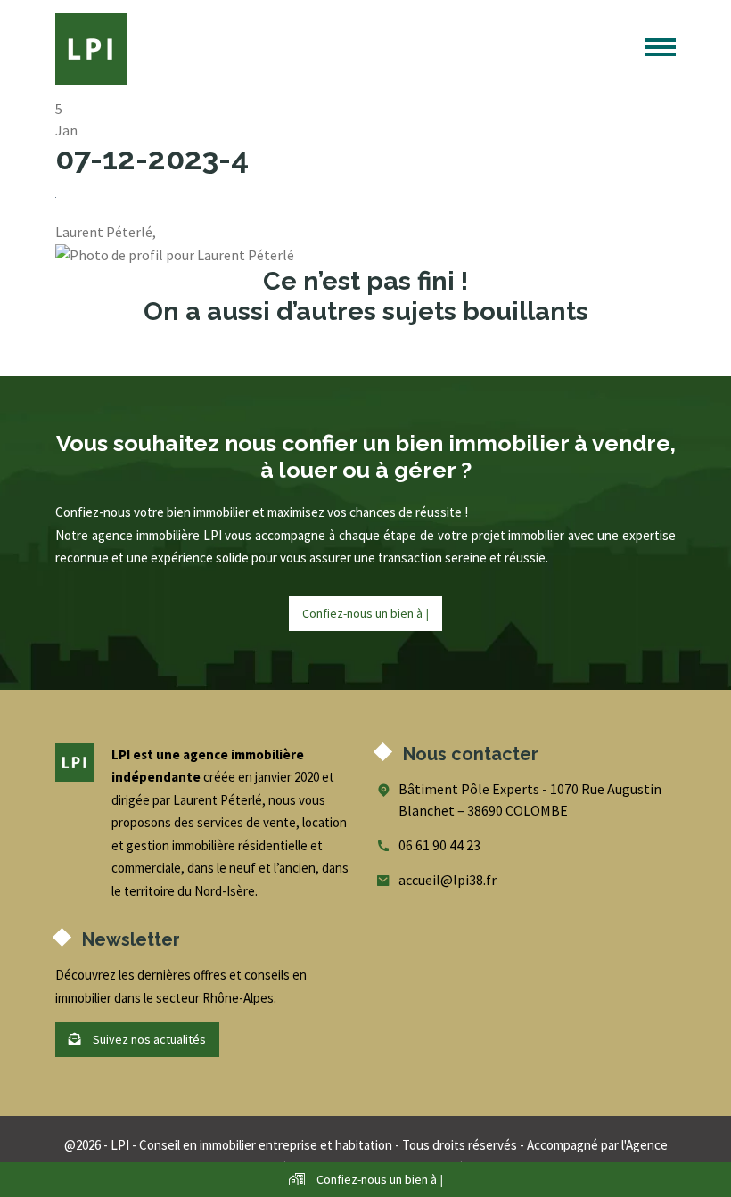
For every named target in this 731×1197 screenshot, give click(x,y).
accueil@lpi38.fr (447, 880)
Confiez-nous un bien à (365, 613)
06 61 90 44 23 (439, 845)
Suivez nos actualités (148, 1039)
